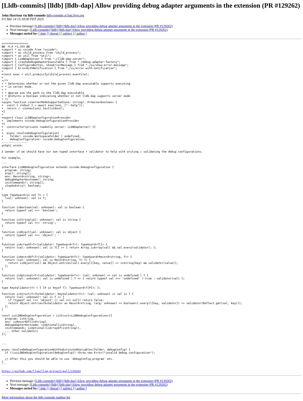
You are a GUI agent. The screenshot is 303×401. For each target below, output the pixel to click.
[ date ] (43, 33)
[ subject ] (67, 33)
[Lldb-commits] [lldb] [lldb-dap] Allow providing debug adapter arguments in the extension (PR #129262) (104, 26)
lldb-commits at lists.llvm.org (65, 15)
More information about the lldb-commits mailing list (36, 397)
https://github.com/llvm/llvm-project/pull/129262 (41, 371)
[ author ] (81, 33)
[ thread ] (54, 33)
